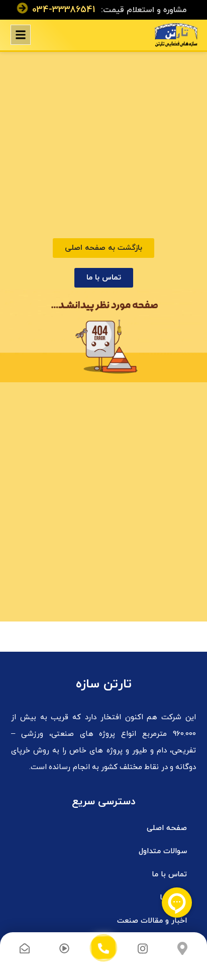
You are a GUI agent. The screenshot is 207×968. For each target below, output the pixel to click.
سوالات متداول (163, 851)
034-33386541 (63, 10)
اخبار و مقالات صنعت (152, 921)
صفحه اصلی (167, 828)
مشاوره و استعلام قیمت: (143, 10)
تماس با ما (169, 874)
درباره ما (173, 897)
